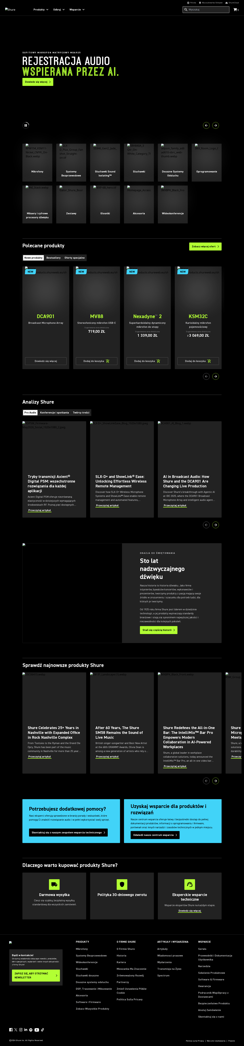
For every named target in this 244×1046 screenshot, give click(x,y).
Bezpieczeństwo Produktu (214, 1003)
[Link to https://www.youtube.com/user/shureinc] (36, 1030)
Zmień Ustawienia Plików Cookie (131, 991)
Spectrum (163, 975)
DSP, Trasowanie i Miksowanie (94, 989)
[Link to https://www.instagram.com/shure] (20, 1029)
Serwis (202, 949)
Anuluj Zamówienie (209, 1010)
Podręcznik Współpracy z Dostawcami (213, 994)
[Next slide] (215, 125)
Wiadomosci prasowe (170, 955)
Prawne (231, 1041)
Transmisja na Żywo (169, 969)
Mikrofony (82, 949)
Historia (121, 955)
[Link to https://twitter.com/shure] (15, 1029)
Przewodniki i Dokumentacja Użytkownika (215, 957)
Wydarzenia (164, 962)
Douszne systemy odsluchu (92, 982)
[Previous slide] (206, 125)
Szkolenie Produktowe (211, 973)
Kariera (121, 962)
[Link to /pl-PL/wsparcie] (190, 896)
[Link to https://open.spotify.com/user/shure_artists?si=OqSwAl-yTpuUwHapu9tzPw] (31, 1030)
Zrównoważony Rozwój (130, 975)
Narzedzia (204, 966)
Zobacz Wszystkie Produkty (92, 1008)
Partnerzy (123, 982)
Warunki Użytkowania (216, 1041)
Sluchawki (82, 969)
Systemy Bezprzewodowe (91, 955)
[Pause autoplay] (25, 125)
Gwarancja (204, 986)
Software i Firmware (88, 1002)
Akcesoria (82, 995)
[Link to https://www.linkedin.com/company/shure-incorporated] (25, 1029)
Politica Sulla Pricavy (130, 999)
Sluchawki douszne (87, 975)
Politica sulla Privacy (195, 1041)
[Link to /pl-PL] (16, 10)
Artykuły (162, 949)
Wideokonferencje (87, 962)
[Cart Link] (235, 9)
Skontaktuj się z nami (211, 1016)
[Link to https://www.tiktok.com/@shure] (42, 1029)
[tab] (33, 257)
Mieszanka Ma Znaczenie (131, 969)
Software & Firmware (211, 979)
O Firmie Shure (126, 949)
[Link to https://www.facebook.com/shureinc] (10, 1029)
